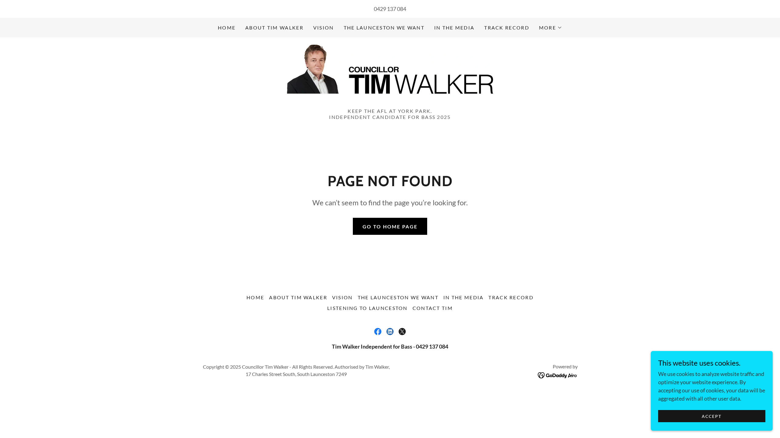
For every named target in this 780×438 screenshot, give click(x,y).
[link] (390, 74)
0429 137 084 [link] (390, 8)
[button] (550, 27)
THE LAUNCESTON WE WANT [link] (384, 27)
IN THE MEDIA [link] (454, 27)
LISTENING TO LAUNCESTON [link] (367, 308)
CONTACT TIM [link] (433, 308)
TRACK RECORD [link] (506, 27)
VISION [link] (323, 27)
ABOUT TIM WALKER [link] (274, 27)
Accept (712, 416)
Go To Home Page (390, 226)
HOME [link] (227, 27)
